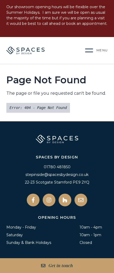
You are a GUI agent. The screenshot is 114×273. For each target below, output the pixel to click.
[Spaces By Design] (38, 50)
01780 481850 (57, 167)
